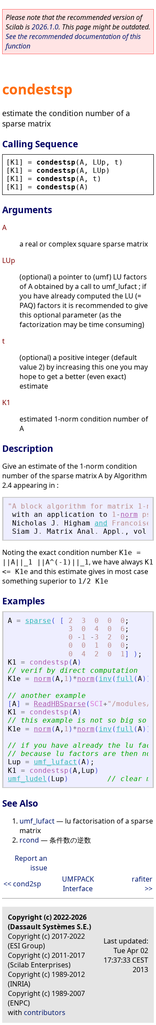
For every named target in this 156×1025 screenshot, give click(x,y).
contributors (44, 1012)
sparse (38, 620)
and (100, 523)
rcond (29, 840)
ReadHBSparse (60, 704)
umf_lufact (55, 762)
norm (129, 514)
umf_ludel (27, 779)
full (124, 679)
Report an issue (31, 863)
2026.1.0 (45, 27)
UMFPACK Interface (78, 883)
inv (105, 679)
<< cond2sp (22, 884)
